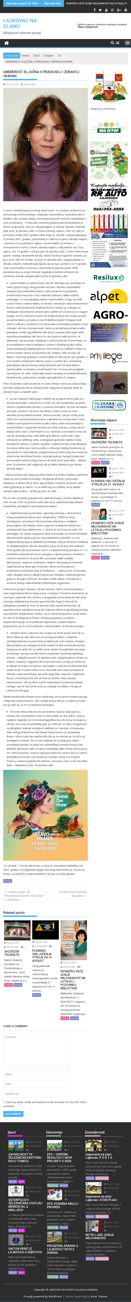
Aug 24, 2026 (34, 1142)
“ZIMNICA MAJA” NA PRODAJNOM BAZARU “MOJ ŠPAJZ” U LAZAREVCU (24, 895)
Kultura (8, 985)
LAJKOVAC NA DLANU (20, 23)
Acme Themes (99, 1296)
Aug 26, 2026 (69, 962)
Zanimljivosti (102, 1178)
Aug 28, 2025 (73, 1191)
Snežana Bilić (30, 84)
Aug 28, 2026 (12, 942)
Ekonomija (53, 1185)
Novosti (7, 881)
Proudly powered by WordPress (43, 1296)
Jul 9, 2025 (72, 1233)
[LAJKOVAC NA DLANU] (6, 42)
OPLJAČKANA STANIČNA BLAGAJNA (73, 893)
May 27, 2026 (112, 1184)
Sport (21, 1181)
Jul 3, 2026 (111, 1142)
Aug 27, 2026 (40, 941)
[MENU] (127, 42)
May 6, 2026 (112, 1222)
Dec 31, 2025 (73, 1142)
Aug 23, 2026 (34, 1236)
